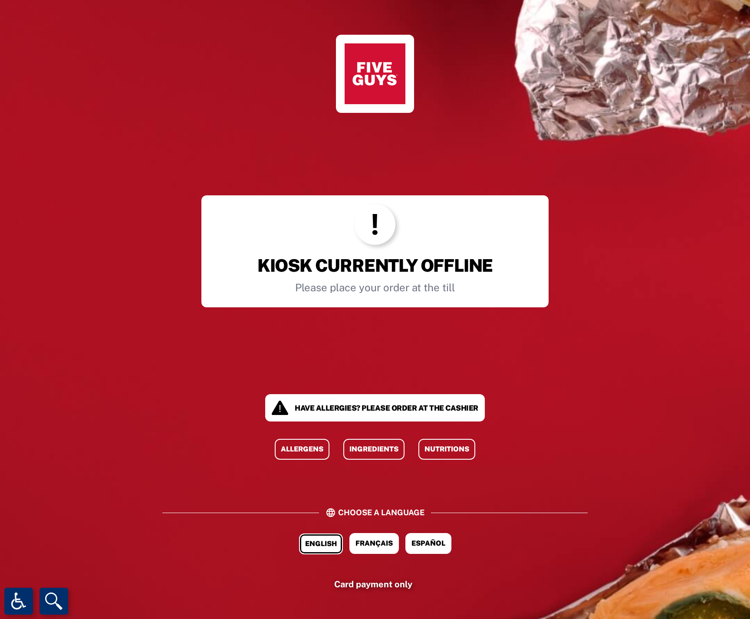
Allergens (302, 449)
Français (374, 543)
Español (428, 543)
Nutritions (446, 449)
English (321, 544)
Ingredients (373, 449)
